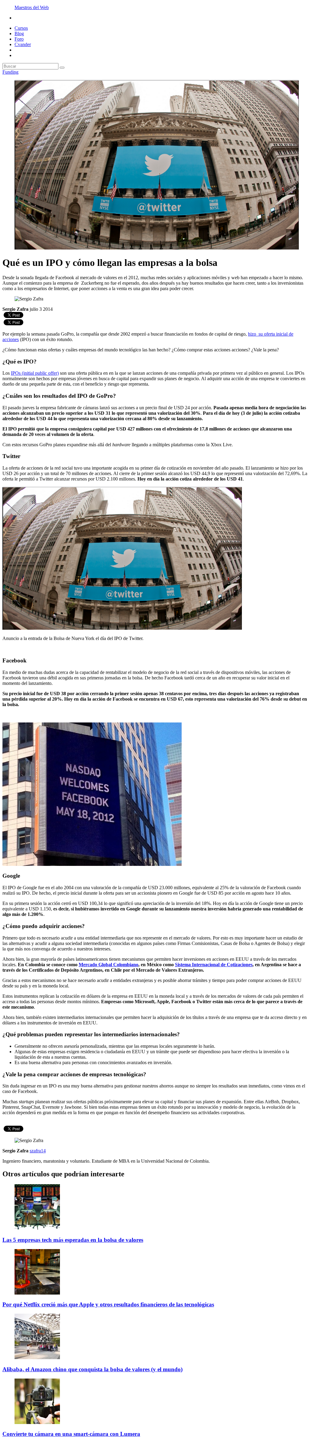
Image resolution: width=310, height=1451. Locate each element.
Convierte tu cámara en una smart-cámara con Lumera (71, 1434)
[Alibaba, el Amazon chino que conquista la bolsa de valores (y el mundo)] (37, 1357)
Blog (19, 33)
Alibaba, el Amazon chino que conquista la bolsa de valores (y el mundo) (92, 1369)
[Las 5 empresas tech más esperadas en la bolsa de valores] (37, 1228)
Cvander (23, 44)
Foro (19, 39)
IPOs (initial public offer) (35, 373)
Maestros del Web (32, 7)
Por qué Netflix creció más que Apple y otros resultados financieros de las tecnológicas (108, 1304)
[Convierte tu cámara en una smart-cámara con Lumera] (37, 1422)
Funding (10, 72)
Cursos (21, 28)
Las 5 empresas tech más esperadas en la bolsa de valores (72, 1240)
